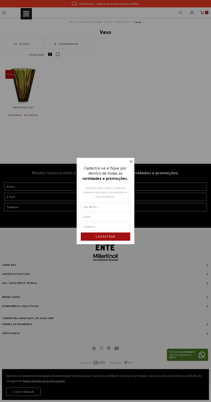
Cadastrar (105, 236)
